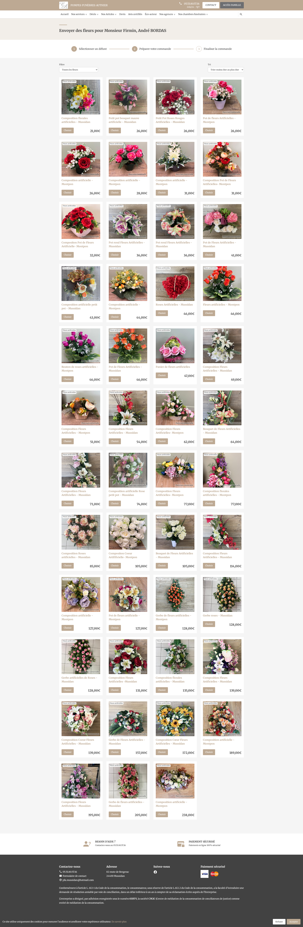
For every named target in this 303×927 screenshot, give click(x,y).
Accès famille (232, 5)
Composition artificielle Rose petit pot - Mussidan (127, 493)
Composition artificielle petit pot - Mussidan (79, 306)
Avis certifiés (135, 14)
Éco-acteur (151, 14)
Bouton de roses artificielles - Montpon (80, 368)
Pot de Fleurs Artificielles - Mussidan (219, 244)
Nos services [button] (78, 14)
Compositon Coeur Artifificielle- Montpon (123, 555)
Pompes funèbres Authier (89, 5)
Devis (122, 14)
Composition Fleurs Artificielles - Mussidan (217, 368)
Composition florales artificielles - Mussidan (76, 120)
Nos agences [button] (166, 14)
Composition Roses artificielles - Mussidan (76, 555)
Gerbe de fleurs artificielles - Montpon (173, 617)
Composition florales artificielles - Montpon (217, 493)
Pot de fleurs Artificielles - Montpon (219, 120)
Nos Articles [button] (107, 14)
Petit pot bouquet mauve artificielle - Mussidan (124, 120)
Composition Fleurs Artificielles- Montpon (170, 430)
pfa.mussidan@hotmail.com (78, 880)
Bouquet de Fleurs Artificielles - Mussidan (221, 430)
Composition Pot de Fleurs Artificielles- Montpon (219, 182)
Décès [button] (93, 14)
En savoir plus (119, 921)
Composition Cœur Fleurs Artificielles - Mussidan (172, 741)
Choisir (67, 130)
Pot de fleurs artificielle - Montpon (124, 617)
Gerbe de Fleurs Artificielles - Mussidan (127, 741)
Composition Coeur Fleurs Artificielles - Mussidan (78, 741)
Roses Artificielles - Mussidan (174, 304)
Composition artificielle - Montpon (77, 182)
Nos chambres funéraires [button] (191, 14)
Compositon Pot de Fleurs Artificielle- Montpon (78, 244)
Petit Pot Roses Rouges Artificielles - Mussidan (170, 120)
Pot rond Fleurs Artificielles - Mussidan (127, 244)
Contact (210, 5)
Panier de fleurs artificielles (173, 366)
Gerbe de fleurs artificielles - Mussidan (126, 803)
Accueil (64, 14)
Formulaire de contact (74, 876)
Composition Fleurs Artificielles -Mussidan (123, 679)
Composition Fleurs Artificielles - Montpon (76, 430)
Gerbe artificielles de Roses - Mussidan (79, 679)
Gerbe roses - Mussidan (217, 615)
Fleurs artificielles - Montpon (221, 304)
